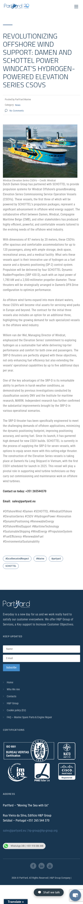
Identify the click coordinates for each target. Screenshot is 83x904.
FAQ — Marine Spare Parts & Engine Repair (29, 717)
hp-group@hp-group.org (43, 830)
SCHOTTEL (10, 565)
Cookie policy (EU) (16, 710)
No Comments (16, 110)
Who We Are (13, 689)
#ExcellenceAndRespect (17, 558)
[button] (75, 895)
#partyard (56, 558)
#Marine (40, 558)
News (17, 105)
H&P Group (13, 703)
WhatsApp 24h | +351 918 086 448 (27, 845)
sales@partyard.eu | (15, 830)
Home (10, 682)
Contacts (11, 696)
